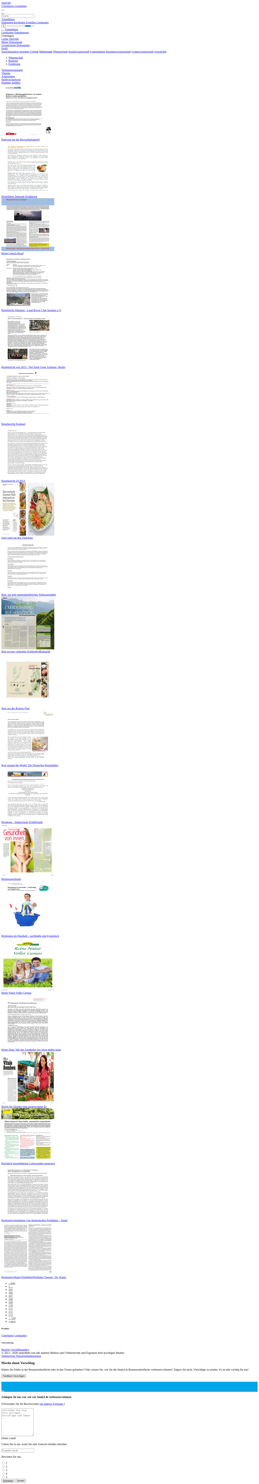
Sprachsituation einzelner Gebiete (20, 51)
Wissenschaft (60, 51)
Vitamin (5, 73)
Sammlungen (21, 32)
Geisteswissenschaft (142, 51)
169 (10, 1302)
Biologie (13, 60)
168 (10, 1299)
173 (10, 1315)
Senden (20, 1480)
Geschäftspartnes (19, 1349)
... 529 (12, 1318)
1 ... (10, 1286)
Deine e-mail (8, 1438)
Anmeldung (8, 19)
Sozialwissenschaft (78, 51)
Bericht (5, 1349)
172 (10, 1311)
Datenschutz (8, 1356)
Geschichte (160, 51)
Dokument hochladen (13, 22)
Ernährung (14, 64)
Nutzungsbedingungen (28, 1356)
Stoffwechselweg (11, 79)
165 (10, 1289)
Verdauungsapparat (12, 70)
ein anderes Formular (52, 1403)
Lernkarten (20, 6)
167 (10, 1295)
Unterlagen (7, 6)
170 (10, 1305)
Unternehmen (97, 51)
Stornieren (8, 1480)
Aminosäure (8, 76)
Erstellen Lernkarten (37, 22)
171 (10, 1308)
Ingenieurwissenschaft (118, 51)
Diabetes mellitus (10, 82)
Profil (4, 48)
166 (10, 1292)
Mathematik (46, 51)
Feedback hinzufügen (14, 1376)
